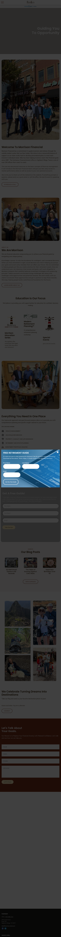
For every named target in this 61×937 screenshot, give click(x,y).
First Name (6, 463)
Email (4, 471)
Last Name (25, 463)
